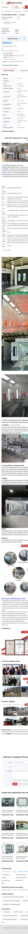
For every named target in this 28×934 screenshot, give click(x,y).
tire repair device (5, 880)
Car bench (4, 877)
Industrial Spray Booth (21, 874)
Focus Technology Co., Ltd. (19, 927)
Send (15, 784)
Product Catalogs (23, 871)
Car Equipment (6, 912)
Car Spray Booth (5, 874)
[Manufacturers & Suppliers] (14, 2)
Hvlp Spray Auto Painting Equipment (11, 904)
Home (3, 11)
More (3, 922)
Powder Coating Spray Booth (10, 919)
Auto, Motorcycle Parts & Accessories (13, 11)
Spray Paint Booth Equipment (10, 915)
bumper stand (19, 880)
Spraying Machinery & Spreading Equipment (13, 897)
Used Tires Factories (18, 912)
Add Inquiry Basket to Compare (10, 65)
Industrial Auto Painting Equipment (11, 900)
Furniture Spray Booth (21, 877)
